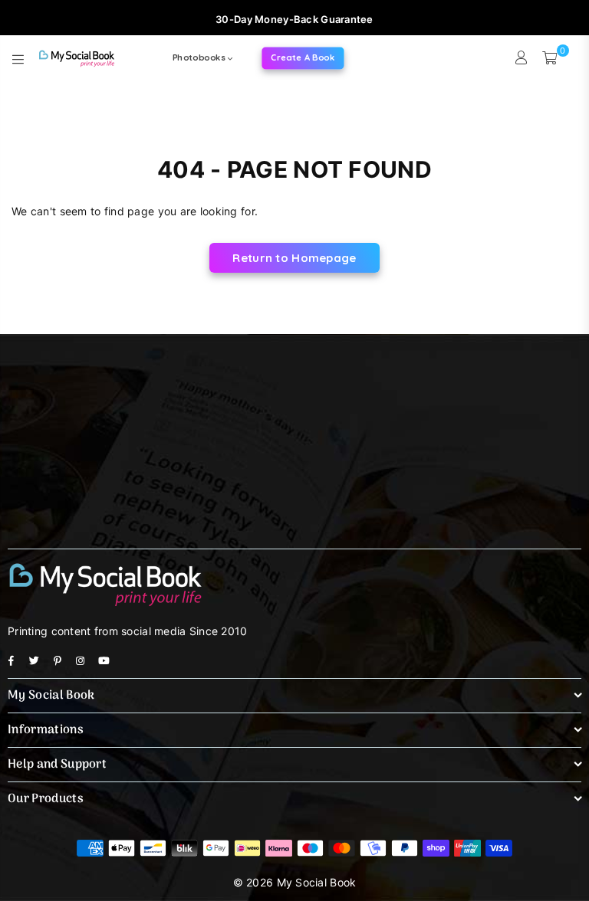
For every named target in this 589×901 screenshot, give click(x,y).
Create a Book (303, 57)
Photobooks (200, 57)
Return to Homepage (294, 258)
